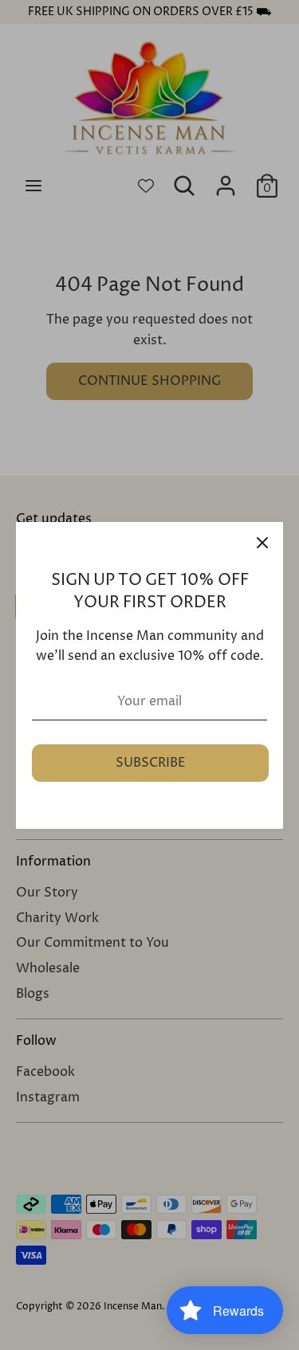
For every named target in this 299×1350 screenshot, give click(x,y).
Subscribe (151, 762)
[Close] (262, 542)
